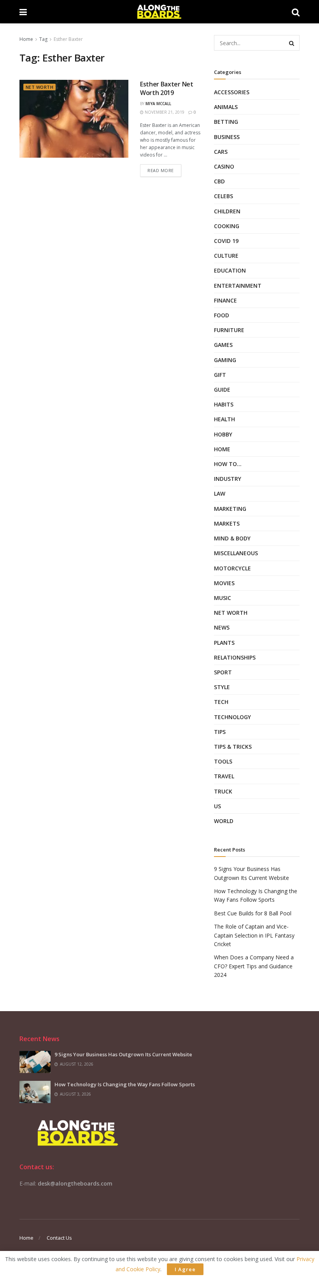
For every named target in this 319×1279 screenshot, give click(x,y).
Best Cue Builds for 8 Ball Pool (252, 913)
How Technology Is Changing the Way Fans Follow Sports (124, 1084)
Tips (220, 731)
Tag (43, 39)
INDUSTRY (227, 478)
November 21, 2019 (164, 112)
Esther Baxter (68, 39)
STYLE (222, 687)
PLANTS (224, 642)
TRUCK (223, 791)
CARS (221, 151)
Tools (223, 761)
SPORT (223, 672)
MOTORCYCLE (232, 568)
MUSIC (222, 598)
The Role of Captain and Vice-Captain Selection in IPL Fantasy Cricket (254, 935)
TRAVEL (224, 776)
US (217, 806)
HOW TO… (228, 464)
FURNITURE (229, 330)
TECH (221, 701)
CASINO (224, 166)
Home (26, 39)
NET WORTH (39, 87)
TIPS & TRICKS (233, 746)
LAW (219, 493)
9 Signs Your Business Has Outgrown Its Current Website (123, 1054)
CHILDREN (227, 211)
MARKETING (230, 508)
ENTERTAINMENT (237, 285)
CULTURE (226, 255)
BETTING (226, 121)
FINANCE (225, 300)
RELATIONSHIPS (235, 657)
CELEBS (223, 196)
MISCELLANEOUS (236, 553)
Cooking (226, 226)
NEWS (222, 627)
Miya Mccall (158, 103)
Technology (232, 717)
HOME (222, 449)
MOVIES (224, 583)
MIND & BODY (232, 538)
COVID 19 (226, 241)
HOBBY (223, 434)
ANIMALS (226, 107)
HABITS (223, 404)
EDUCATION (230, 270)
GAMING (225, 360)
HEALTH (224, 419)
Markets (227, 523)
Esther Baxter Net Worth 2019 (166, 88)
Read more (160, 170)
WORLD (223, 821)
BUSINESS (227, 137)
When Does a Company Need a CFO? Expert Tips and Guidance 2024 (254, 966)
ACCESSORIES (231, 92)
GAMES (223, 344)
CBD (219, 181)
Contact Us (59, 1237)
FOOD (221, 315)
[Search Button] (292, 43)
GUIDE (222, 389)
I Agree (185, 1269)
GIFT (220, 374)
